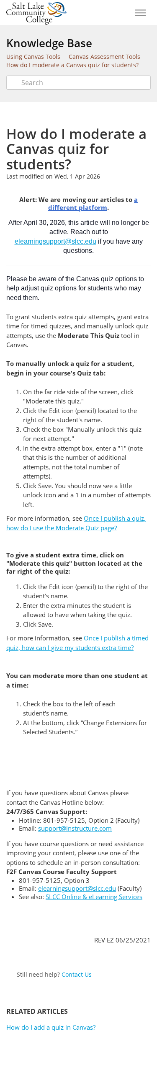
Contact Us (77, 974)
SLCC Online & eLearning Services (94, 896)
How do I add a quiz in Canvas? (50, 1027)
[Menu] (140, 13)
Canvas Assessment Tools (104, 56)
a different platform (93, 203)
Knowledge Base (49, 42)
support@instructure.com (75, 828)
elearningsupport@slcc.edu (55, 241)
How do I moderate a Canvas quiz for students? (72, 65)
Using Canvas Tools (33, 56)
